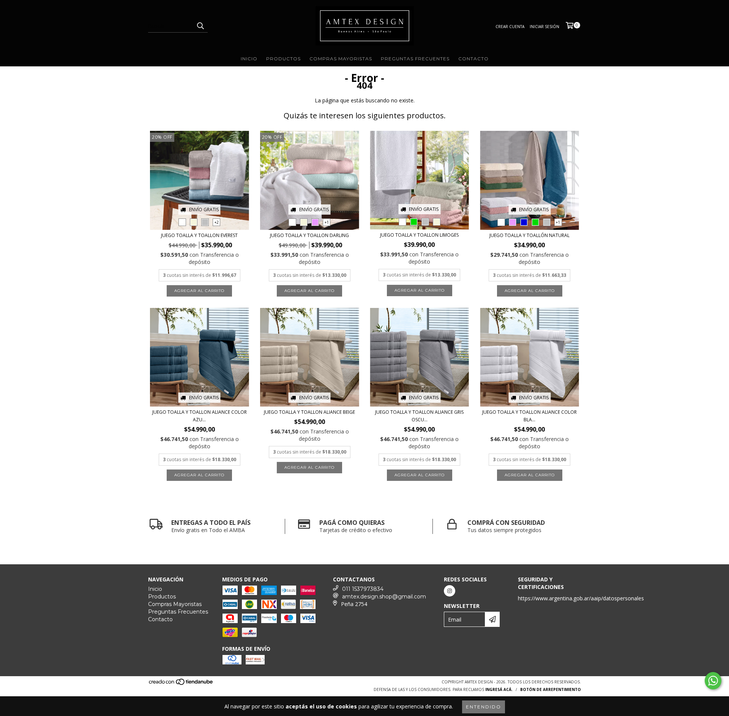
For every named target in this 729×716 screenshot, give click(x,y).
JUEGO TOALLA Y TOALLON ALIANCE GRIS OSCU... (419, 416)
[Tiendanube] (181, 684)
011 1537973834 (362, 589)
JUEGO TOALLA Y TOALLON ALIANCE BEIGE (309, 412)
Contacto (473, 58)
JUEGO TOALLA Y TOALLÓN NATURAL (529, 235)
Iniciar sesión (544, 26)
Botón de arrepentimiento (550, 689)
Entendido (483, 707)
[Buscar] (200, 26)
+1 (327, 222)
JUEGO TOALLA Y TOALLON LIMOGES (419, 235)
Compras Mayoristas (340, 58)
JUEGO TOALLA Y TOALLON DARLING (309, 235)
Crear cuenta (509, 26)
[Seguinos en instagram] (449, 591)
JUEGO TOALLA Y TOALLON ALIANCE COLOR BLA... (529, 416)
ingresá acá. (499, 689)
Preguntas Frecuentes (415, 58)
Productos (283, 58)
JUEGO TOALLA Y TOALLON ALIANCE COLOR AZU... (199, 416)
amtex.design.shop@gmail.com (384, 596)
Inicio (249, 58)
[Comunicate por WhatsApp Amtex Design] (713, 680)
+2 (217, 222)
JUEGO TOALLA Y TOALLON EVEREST (199, 235)
